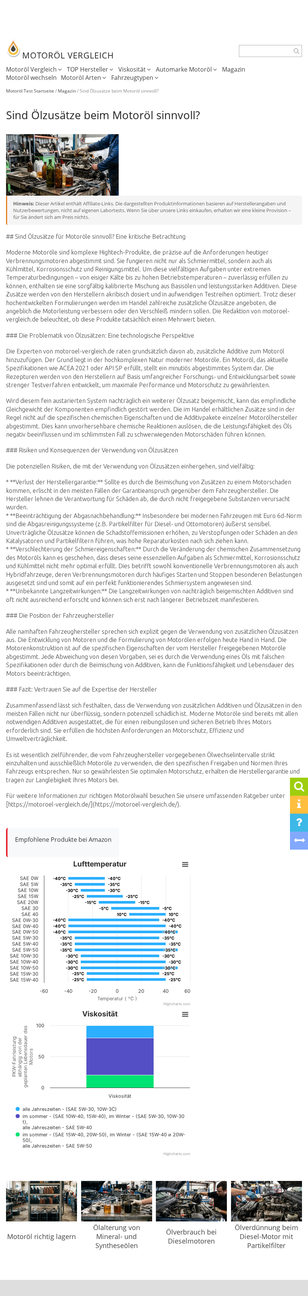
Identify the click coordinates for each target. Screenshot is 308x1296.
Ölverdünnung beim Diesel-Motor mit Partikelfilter (266, 1236)
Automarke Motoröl (184, 69)
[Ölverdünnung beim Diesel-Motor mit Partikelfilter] (266, 1202)
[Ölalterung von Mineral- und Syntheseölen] (116, 1202)
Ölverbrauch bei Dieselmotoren (191, 1236)
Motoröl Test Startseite (30, 91)
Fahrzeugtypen (132, 77)
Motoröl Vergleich (31, 69)
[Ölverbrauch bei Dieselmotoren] (191, 1204)
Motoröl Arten (81, 77)
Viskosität (132, 69)
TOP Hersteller (87, 69)
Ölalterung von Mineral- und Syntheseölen (116, 1236)
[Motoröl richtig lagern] (41, 1206)
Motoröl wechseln (31, 77)
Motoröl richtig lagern (41, 1236)
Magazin (233, 69)
